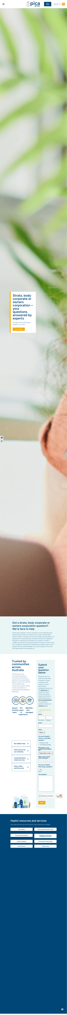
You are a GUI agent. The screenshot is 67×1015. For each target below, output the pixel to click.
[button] (3, 4)
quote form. (44, 690)
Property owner (44, 742)
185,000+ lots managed (29, 710)
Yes (41, 769)
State (40, 729)
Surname (48, 720)
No (40, 771)
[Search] (63, 4)
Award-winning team (15, 710)
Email (40, 723)
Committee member (45, 744)
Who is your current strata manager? (44, 757)
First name (41, 720)
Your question (42, 774)
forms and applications (45, 700)
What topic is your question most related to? (44, 749)
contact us (41, 706)
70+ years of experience (23, 711)
